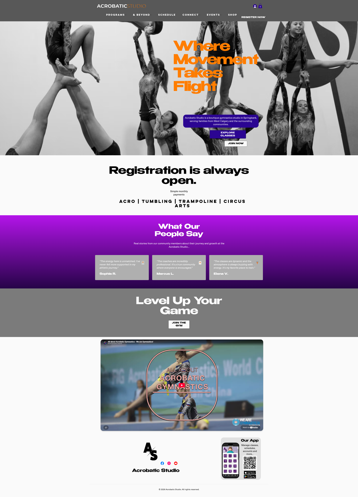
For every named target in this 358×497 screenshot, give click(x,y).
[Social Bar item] (162, 463)
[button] (260, 5)
